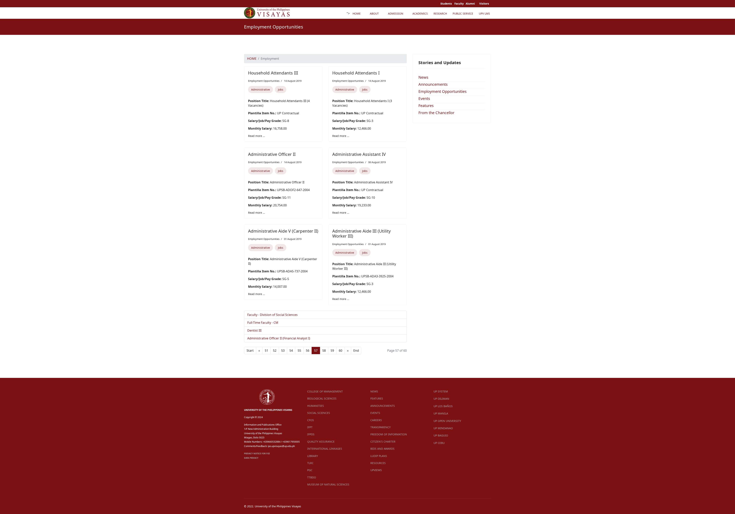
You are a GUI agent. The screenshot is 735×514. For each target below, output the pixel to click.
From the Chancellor (436, 112)
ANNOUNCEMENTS (382, 406)
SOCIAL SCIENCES (318, 413)
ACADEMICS (420, 13)
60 (340, 350)
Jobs (280, 89)
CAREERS (376, 420)
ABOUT (374, 13)
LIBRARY (312, 456)
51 (266, 350)
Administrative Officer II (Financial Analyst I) (278, 338)
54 (291, 350)
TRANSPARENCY (380, 427)
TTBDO (311, 477)
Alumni (470, 3)
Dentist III (254, 330)
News (423, 77)
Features (426, 105)
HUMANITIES (315, 406)
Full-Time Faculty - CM (262, 322)
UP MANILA (441, 413)
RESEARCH (440, 13)
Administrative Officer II (272, 154)
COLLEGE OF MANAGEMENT (325, 391)
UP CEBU (439, 443)
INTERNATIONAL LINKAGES (324, 448)
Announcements (433, 84)
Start (250, 350)
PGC (309, 470)
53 (283, 350)
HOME (357, 13)
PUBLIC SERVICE (463, 13)
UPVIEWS (376, 470)
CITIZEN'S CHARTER (382, 441)
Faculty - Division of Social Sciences (272, 315)
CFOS (310, 420)
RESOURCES (378, 463)
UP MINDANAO (443, 428)
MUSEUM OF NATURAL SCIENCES (328, 484)
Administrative (260, 89)
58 (324, 350)
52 (274, 350)
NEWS (374, 391)
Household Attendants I (356, 73)
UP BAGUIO (441, 435)
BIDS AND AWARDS (382, 448)
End (356, 350)
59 (332, 350)
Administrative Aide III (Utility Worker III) (361, 233)
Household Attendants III (273, 73)
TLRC (310, 463)
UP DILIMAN (441, 398)
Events (424, 98)
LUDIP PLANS (378, 456)
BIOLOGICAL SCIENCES (321, 398)
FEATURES (376, 398)
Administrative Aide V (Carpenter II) (283, 231)
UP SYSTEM (441, 391)
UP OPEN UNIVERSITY (447, 421)
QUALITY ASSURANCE (321, 441)
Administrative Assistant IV (359, 154)
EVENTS (375, 413)
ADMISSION (395, 13)
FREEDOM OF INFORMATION (388, 434)
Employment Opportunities (263, 81)
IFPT (310, 427)
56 (307, 350)
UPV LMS (484, 13)
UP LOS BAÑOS (443, 406)
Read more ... (256, 136)
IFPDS (310, 434)
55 (299, 350)
